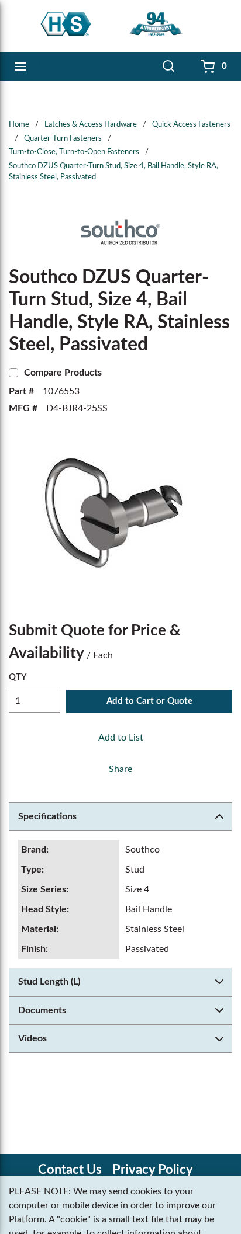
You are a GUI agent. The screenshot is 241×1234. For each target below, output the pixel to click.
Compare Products (63, 372)
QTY (18, 677)
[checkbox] (13, 372)
